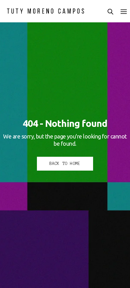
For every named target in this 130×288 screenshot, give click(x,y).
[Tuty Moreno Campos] (45, 11)
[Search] (110, 11)
